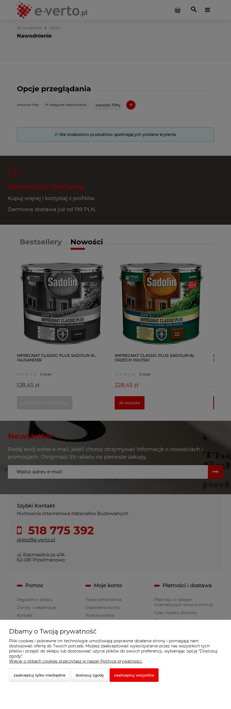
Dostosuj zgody (89, 675)
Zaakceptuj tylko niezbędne (39, 675)
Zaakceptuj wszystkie (134, 675)
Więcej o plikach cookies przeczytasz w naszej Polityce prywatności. (76, 661)
